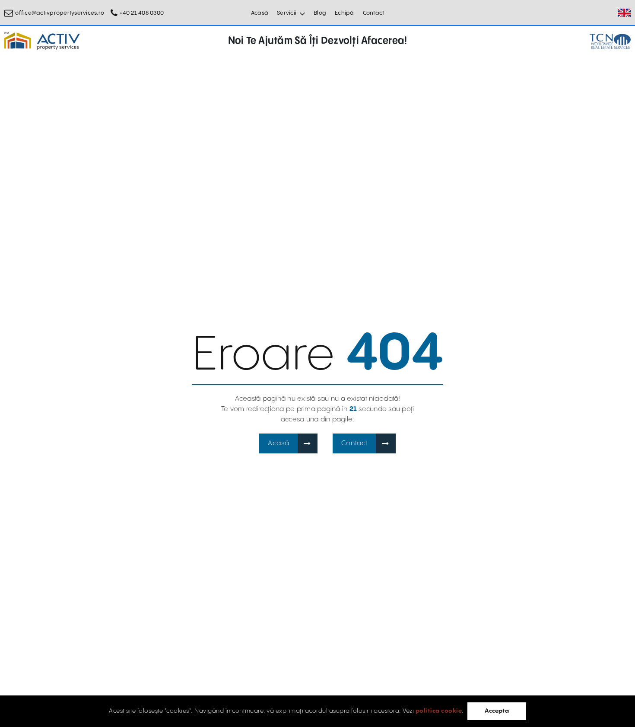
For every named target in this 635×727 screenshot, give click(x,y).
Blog (320, 13)
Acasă (259, 13)
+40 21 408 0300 (142, 13)
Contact (373, 13)
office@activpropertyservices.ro (59, 13)
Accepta (497, 711)
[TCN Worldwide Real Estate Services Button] (610, 41)
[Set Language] (624, 13)
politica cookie (439, 711)
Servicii (286, 13)
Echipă (344, 13)
